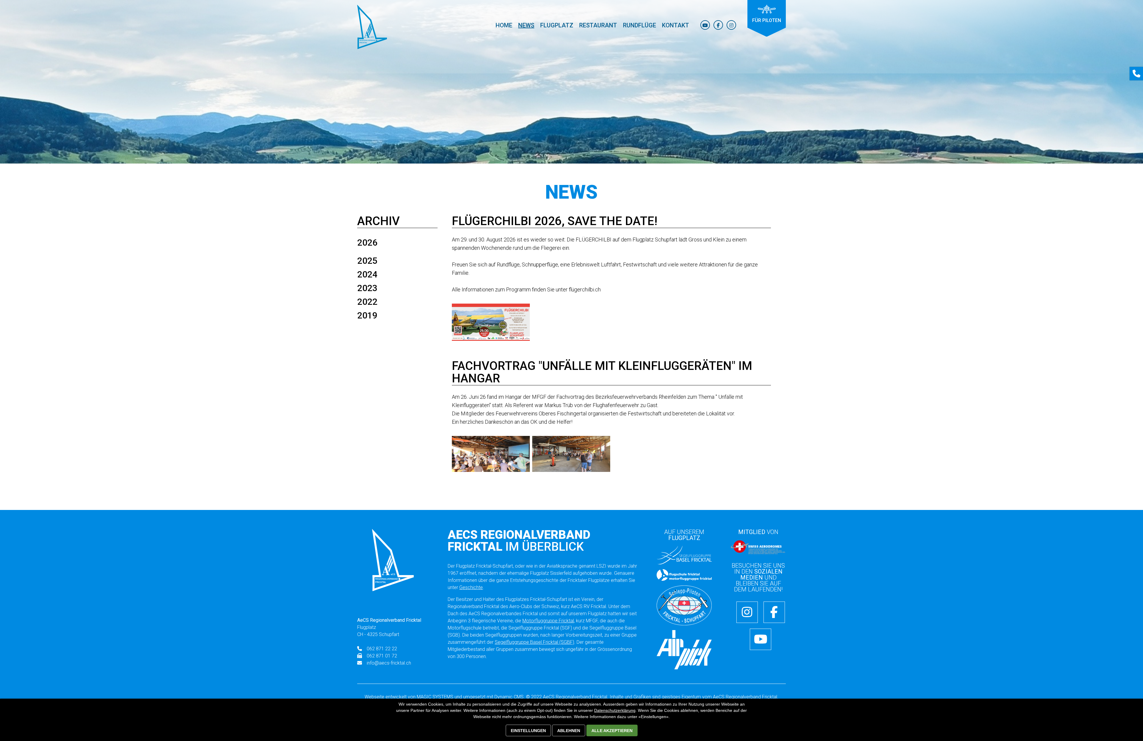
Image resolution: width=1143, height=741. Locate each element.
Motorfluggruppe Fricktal (548, 621)
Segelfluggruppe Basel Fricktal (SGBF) (534, 642)
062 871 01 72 (382, 656)
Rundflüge (639, 25)
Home (504, 25)
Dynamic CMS (509, 697)
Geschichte (471, 587)
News (526, 25)
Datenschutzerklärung (614, 710)
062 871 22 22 (382, 648)
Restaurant (598, 25)
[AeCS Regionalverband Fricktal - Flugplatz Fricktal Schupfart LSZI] (372, 27)
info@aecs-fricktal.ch (389, 663)
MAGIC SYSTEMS (435, 697)
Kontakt (675, 25)
